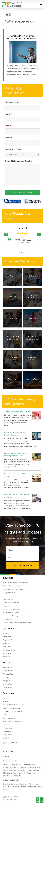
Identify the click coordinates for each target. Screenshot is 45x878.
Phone (8, 137)
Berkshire (6, 784)
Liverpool (15, 787)
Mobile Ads (7, 647)
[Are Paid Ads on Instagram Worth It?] (36, 415)
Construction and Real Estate (13, 589)
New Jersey (7, 770)
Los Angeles (22, 767)
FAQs (5, 715)
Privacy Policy (7, 728)
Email (8, 125)
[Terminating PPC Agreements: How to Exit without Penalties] (22, 52)
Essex (37, 784)
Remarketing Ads (9, 650)
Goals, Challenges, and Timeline (18, 161)
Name (8, 114)
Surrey (39, 787)
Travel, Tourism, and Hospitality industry (17, 623)
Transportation (8, 619)
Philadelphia (7, 773)
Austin (12, 765)
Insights (5, 698)
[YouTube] (37, 801)
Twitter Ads (7, 687)
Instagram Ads (8, 681)
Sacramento (17, 773)
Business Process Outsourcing (13, 586)
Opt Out (6, 725)
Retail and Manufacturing (11, 613)
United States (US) (10, 761)
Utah (20, 776)
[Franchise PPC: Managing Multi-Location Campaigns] (36, 436)
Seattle (14, 776)
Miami (30, 767)
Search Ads (7, 653)
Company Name (12, 102)
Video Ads (6, 657)
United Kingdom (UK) (11, 780)
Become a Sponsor (9, 718)
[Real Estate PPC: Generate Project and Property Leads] (36, 498)
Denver (6, 767)
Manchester (31, 787)
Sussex (6, 789)
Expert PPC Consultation (11, 708)
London (23, 787)
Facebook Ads (8, 674)
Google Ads (7, 677)
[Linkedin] (41, 801)
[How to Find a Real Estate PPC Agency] (36, 477)
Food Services (8, 599)
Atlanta (5, 765)
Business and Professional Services (15, 583)
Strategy (6, 633)
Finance (5, 596)
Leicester (6, 787)
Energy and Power (9, 593)
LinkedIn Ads (7, 684)
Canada (6, 756)
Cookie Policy (7, 731)
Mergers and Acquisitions (12, 609)
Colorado (26, 765)
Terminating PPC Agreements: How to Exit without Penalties (22, 37)
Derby (31, 784)
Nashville (36, 767)
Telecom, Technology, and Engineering (16, 616)
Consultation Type (13, 149)
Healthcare (7, 606)
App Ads (6, 643)
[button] (39, 234)
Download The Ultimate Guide (13, 705)
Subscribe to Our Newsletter (13, 721)
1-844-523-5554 (11, 743)
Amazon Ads (7, 667)
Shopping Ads (7, 640)
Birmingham (15, 784)
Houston (13, 767)
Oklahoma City (26, 770)
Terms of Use (7, 735)
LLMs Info (6, 738)
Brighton (24, 784)
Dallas (33, 765)
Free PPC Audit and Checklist (13, 711)
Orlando (36, 770)
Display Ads (7, 637)
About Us (6, 701)
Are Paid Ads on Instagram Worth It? (16, 412)
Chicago (18, 765)
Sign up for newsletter (22, 565)
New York (16, 770)
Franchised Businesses (11, 603)
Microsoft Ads (8, 671)
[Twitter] (41, 798)
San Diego (27, 773)
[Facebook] (37, 798)
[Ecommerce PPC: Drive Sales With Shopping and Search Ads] (36, 456)
